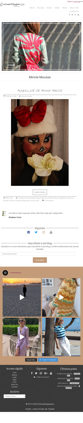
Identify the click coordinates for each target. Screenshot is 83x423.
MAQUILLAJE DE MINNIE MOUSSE (39, 91)
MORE (64, 8)
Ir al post (11, 65)
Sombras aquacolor (22, 201)
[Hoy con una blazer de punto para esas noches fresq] (61, 297)
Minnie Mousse (9, 201)
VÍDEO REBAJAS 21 (63, 383)
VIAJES (57, 8)
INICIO (32, 8)
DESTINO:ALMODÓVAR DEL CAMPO (67, 386)
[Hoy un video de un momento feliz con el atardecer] (22, 297)
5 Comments (49, 201)
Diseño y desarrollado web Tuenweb (40, 409)
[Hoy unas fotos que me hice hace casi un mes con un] (61, 337)
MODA (49, 8)
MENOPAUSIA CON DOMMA (65, 378)
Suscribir (40, 260)
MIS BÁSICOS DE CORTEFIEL (64, 373)
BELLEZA (40, 8)
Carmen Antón (26, 96)
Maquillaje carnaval (65, 198)
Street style (35, 201)
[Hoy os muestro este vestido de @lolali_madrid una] (22, 337)
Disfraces (44, 198)
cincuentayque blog (33, 198)
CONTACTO (74, 11)
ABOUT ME (74, 8)
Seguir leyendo (39, 192)
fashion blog (53, 198)
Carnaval (21, 198)
